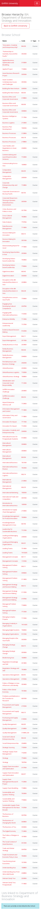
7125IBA (24, 314)
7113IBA (24, 319)
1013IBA (24, 862)
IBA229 (23, 487)
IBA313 (23, 234)
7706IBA (24, 266)
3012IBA (24, 843)
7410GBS (24, 553)
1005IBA (24, 504)
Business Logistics (9, 123)
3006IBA (24, 111)
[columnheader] (11, 41)
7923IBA (24, 468)
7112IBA (24, 383)
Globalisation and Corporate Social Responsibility (8, 383)
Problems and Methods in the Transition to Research (11, 698)
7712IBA (24, 612)
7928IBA (24, 217)
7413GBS (24, 625)
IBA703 (23, 193)
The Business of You (9, 827)
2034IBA (24, 391)
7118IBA (24, 416)
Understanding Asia (9, 868)
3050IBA (24, 652)
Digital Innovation (8, 271)
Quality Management (9, 724)
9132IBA (24, 331)
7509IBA (24, 260)
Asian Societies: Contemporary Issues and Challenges (10, 82)
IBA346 (23, 350)
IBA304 (23, 457)
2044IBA (24, 743)
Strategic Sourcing (8, 747)
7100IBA (24, 69)
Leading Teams (8, 548)
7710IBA (24, 247)
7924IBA (24, 669)
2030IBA (24, 368)
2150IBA (24, 511)
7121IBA (24, 530)
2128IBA (24, 133)
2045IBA (24, 537)
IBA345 (23, 93)
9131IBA (24, 634)
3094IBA (24, 444)
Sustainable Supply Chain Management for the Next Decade (11, 807)
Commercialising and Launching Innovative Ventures (10, 157)
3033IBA (24, 639)
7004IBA (24, 856)
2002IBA (24, 363)
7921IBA (24, 463)
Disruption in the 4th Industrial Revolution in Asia (10, 282)
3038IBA (24, 822)
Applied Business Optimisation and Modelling (8, 62)
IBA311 (23, 566)
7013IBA (24, 691)
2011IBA (24, 340)
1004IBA (24, 658)
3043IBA (24, 276)
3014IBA (24, 663)
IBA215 (23, 712)
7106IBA (24, 605)
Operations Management (11, 675)
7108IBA (24, 788)
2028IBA (24, 282)
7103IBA (24, 372)
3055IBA (24, 201)
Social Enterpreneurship (11, 743)
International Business (10, 463)
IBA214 (23, 474)
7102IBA (24, 753)
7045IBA (24, 128)
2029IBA (24, 345)
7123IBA (24, 426)
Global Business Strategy (11, 376)
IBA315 (23, 646)
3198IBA (24, 98)
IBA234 (23, 397)
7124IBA (24, 831)
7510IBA (24, 548)
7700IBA (24, 800)
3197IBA (24, 599)
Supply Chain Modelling (10, 788)
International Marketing (10, 493)
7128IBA (24, 185)
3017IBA (24, 210)
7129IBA (24, 404)
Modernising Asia (8, 658)
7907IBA (24, 762)
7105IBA (24, 747)
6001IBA (24, 698)
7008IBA (24, 376)
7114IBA (24, 410)
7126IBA (24, 157)
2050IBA (24, 253)
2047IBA (24, 306)
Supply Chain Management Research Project (10, 781)
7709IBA (24, 299)
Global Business (8, 368)
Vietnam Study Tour (9, 878)
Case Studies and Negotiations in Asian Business (10, 148)
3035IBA (24, 74)
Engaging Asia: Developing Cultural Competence (9, 306)
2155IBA (24, 706)
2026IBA (24, 878)
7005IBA (24, 493)
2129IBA (24, 481)
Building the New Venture (11, 88)
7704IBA (24, 758)
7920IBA (24, 793)
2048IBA (24, 873)
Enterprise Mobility (9, 319)
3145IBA (24, 719)
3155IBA (24, 679)
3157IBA (24, 768)
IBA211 (23, 336)
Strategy (5, 758)
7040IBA (24, 630)
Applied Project (7, 69)
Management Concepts (10, 557)
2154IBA (24, 123)
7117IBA (24, 117)
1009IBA (24, 165)
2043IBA (24, 431)
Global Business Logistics (11, 372)
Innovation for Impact (10, 422)
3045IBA (24, 88)
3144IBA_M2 (25, 733)
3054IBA (24, 684)
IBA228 (23, 291)
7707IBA (24, 222)
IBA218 (23, 137)
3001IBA (24, 498)
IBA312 (23, 586)
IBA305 (23, 724)
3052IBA (24, 54)
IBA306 (23, 104)
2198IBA (24, 142)
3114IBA (24, 579)
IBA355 (23, 675)
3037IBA (24, 815)
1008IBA (24, 868)
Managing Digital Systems (11, 630)
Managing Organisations (11, 634)
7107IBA (24, 808)
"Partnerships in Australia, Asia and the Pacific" (10, 53)
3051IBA (24, 240)
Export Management (9, 336)
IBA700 (23, 524)
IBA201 (23, 543)
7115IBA (24, 618)
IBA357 (23, 774)
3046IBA (24, 356)
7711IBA (24, 422)
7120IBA (24, 782)
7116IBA (24, 227)
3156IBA (24, 63)
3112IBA (24, 592)
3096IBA (24, 573)
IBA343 (23, 271)
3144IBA (24, 728)
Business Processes (9, 133)
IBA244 (23, 738)
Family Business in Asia (10, 345)
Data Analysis (7, 222)
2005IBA (24, 177)
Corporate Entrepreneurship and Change (10, 185)
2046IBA (24, 148)
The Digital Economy (9, 831)
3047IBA (24, 849)
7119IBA (24, 884)
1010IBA (24, 836)
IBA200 (23, 46)
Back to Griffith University (15, 25)
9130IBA (24, 438)
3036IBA (24, 827)
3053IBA (24, 82)
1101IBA (24, 561)
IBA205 (23, 171)
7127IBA (24, 324)
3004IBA (24, 451)
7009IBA (24, 517)
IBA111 (23, 557)
